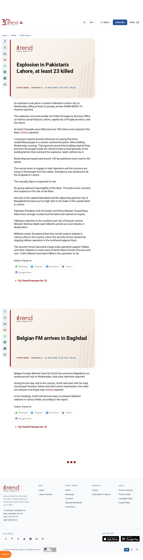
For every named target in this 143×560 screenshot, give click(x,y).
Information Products (101, 494)
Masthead (69, 494)
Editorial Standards (73, 502)
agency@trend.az (10, 520)
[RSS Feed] (42, 538)
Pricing (95, 490)
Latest (41, 490)
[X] (18, 538)
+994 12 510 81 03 (10, 517)
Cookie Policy (124, 502)
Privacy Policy (125, 494)
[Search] (84, 22)
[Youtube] (24, 538)
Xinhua (24, 132)
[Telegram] (30, 538)
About (68, 490)
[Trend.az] (12, 22)
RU (137, 550)
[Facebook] (12, 538)
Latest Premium (45, 494)
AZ (132, 550)
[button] (5, 41)
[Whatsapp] (5, 538)
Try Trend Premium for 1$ (32, 280)
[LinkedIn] (36, 538)
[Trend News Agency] (11, 488)
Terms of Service (126, 490)
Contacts (69, 498)
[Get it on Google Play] (130, 539)
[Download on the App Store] (110, 539)
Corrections (70, 507)
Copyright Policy (126, 498)
